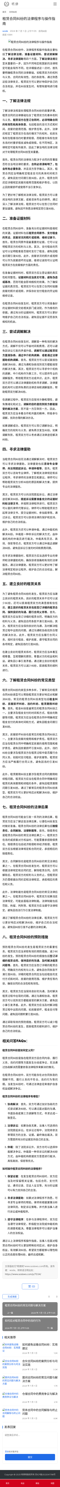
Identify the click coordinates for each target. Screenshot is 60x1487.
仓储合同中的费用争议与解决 (40, 1393)
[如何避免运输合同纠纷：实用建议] (11, 1348)
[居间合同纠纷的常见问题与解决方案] (11, 1381)
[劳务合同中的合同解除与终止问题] (11, 1414)
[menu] (55, 4)
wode (5, 31)
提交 (30, 1457)
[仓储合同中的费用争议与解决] (11, 1397)
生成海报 (12, 1296)
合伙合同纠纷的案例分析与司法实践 (40, 1363)
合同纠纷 (42, 31)
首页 (4, 12)
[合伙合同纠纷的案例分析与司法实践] (11, 1365)
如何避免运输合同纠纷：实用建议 (40, 1346)
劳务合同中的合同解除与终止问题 (40, 1411)
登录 (7, 1451)
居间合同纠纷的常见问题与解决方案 (40, 1379)
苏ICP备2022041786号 (45, 1474)
